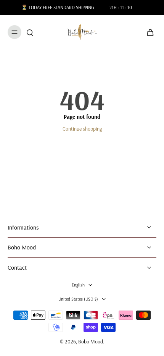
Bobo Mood (90, 341)
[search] (29, 32)
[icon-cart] (148, 32)
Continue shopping (82, 128)
